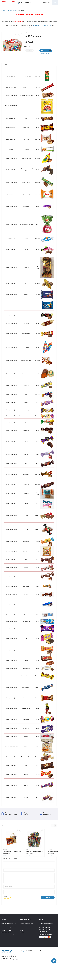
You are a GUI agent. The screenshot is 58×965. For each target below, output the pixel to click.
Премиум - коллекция (6, 932)
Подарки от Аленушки (9, 1)
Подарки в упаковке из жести (46, 923)
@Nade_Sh (32, 27)
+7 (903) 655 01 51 (44, 929)
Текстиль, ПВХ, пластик (7, 930)
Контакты (22, 932)
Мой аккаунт (46, 2)
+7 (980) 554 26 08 (23, 2)
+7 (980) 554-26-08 (37, 25)
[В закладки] (17, 34)
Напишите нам (26, 952)
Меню (4, 6)
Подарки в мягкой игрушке (26, 923)
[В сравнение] (20, 34)
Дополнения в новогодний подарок (10, 934)
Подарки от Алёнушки (7, 951)
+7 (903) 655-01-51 (47, 25)
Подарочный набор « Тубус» (35, 851)
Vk (40, 952)
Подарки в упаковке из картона (9, 923)
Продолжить (47, 897)
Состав (5, 64)
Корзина (55, 4)
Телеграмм (26, 27)
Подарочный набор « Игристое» (12, 851)
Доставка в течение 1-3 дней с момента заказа (11, 813)
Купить (43, 50)
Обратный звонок (22, 3)
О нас (21, 930)
